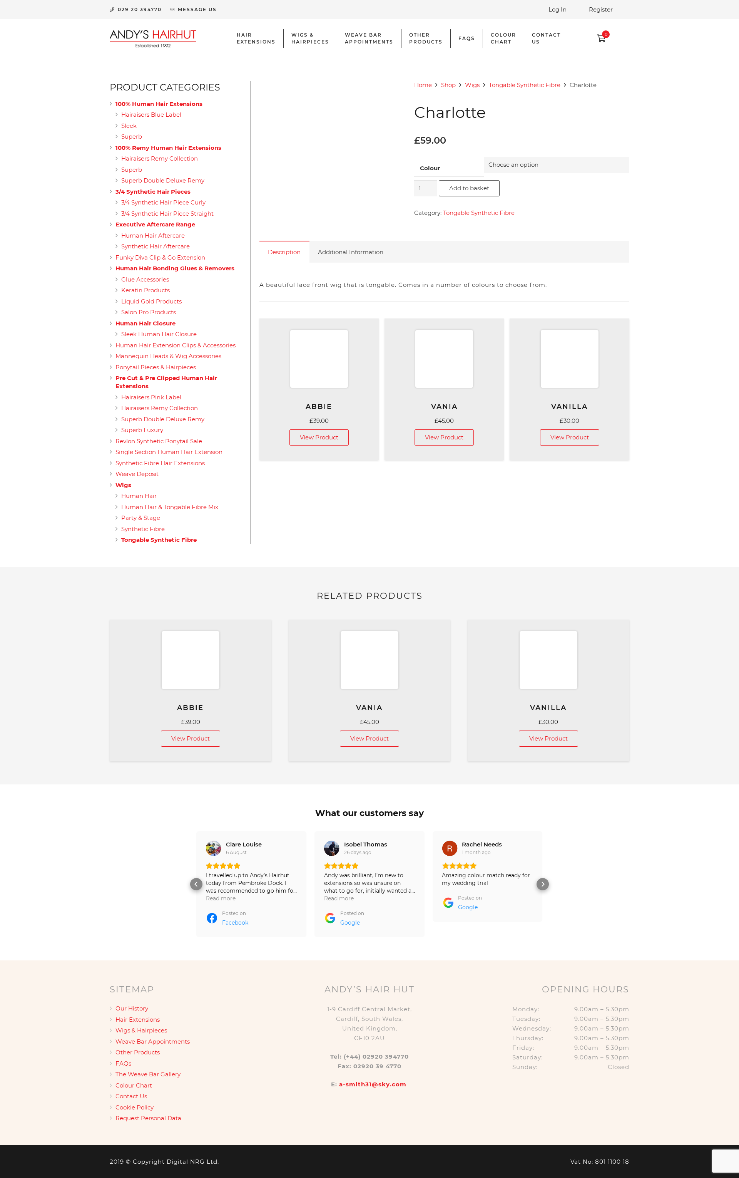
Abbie (319, 406)
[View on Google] (331, 848)
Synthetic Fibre (143, 529)
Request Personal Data (148, 1118)
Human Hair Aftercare (153, 235)
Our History (131, 1008)
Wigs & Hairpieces (141, 1030)
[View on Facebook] (213, 848)
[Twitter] (623, 27)
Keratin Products (145, 290)
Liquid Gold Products (151, 301)
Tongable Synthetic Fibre (524, 85)
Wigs (472, 85)
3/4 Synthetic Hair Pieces (153, 191)
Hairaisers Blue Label (151, 114)
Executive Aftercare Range (155, 224)
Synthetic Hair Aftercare (155, 246)
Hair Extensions (137, 1019)
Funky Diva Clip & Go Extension (160, 257)
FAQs (123, 1063)
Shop (448, 85)
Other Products (137, 1052)
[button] (196, 884)
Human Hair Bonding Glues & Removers (174, 268)
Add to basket (469, 188)
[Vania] (444, 359)
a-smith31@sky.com (372, 1084)
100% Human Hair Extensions (158, 103)
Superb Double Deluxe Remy (162, 180)
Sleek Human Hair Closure (159, 334)
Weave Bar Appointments (152, 1041)
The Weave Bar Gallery (148, 1074)
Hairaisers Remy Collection (159, 158)
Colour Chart (133, 1085)
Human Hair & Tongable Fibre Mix (169, 507)
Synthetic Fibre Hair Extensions (160, 463)
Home (423, 85)
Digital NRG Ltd (192, 1161)
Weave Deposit (137, 474)
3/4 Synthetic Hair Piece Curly (163, 202)
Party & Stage (140, 517)
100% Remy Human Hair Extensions (168, 147)
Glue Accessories (145, 279)
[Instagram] (623, 50)
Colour (430, 168)
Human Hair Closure (145, 323)
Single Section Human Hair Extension (168, 452)
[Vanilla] (569, 359)
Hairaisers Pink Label (151, 397)
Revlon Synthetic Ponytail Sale (158, 441)
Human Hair (139, 495)
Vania (444, 406)
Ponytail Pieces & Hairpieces (155, 367)
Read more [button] (221, 898)
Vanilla (569, 406)
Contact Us (131, 1096)
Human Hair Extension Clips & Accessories (175, 345)
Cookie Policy (134, 1107)
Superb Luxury (142, 430)
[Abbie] (319, 359)
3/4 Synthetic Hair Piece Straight (167, 213)
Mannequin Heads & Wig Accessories (168, 356)
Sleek (129, 125)
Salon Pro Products (148, 312)
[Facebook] (623, 38)
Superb (131, 136)
